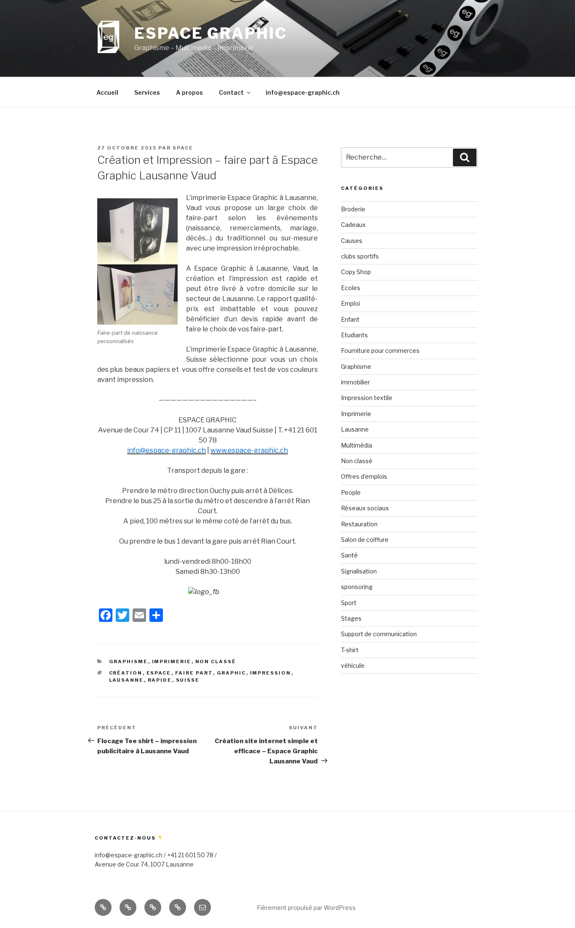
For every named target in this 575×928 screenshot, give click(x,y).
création (126, 673)
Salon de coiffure (365, 539)
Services (147, 92)
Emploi (350, 303)
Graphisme (128, 661)
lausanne (126, 680)
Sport (349, 602)
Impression (270, 673)
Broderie (353, 209)
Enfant (350, 319)
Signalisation (359, 571)
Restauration (359, 524)
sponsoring (357, 586)
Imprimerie (172, 661)
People (351, 492)
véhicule (353, 665)
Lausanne (355, 429)
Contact (231, 92)
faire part (194, 673)
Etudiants (354, 335)
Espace (158, 673)
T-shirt (350, 649)
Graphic (231, 673)
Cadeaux (353, 224)
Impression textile (366, 397)
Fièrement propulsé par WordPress (306, 907)
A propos (189, 92)
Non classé (216, 661)
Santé (349, 555)
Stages (351, 618)
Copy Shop (356, 271)
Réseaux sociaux (365, 508)
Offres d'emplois (364, 476)
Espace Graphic (210, 33)
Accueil (107, 92)
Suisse (188, 680)
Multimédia (356, 445)
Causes (351, 240)
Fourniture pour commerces (380, 350)
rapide (160, 680)
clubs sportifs (360, 256)
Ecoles (350, 287)
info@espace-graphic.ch (303, 92)
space (183, 148)
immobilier (355, 382)
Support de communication (379, 633)
